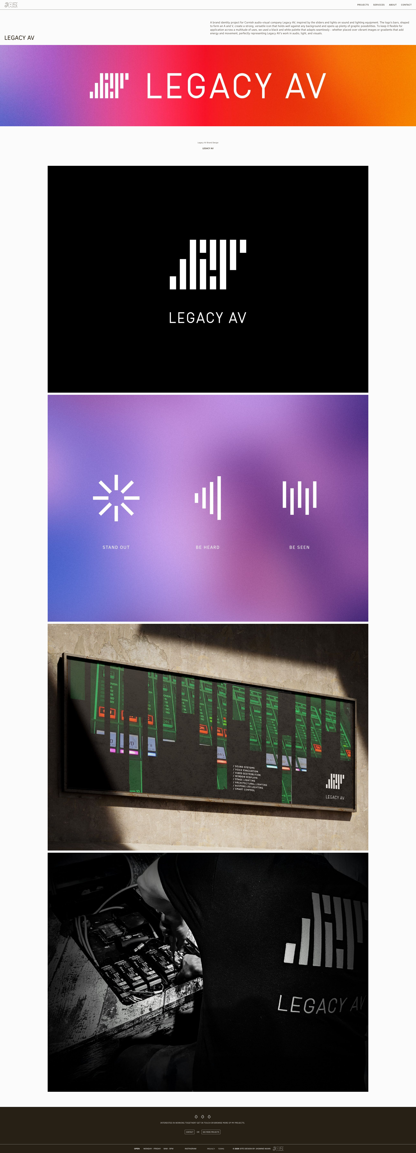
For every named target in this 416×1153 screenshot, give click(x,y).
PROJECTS (363, 4)
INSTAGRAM (190, 1149)
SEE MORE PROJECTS (211, 1132)
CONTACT (406, 4)
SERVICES (379, 4)
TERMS (221, 1148)
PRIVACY (211, 1148)
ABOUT (393, 4)
